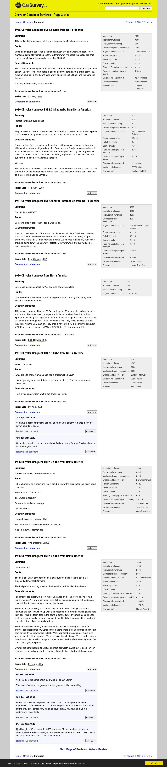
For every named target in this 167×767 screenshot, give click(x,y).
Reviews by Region (142, 3)
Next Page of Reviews (73, 749)
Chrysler (27, 21)
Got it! (154, 763)
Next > (149, 21)
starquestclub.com (31, 443)
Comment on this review (27, 101)
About (118, 3)
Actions (91, 101)
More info (82, 763)
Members (127, 3)
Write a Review (105, 3)
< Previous (129, 21)
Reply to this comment (27, 431)
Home (18, 21)
